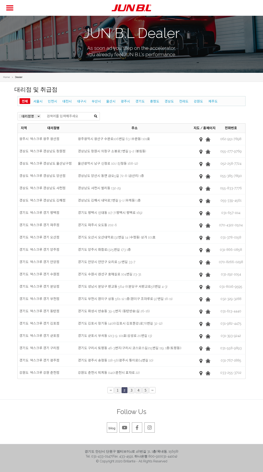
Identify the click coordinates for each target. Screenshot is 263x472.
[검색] (95, 116)
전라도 (183, 101)
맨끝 (152, 390)
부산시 (96, 101)
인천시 (52, 101)
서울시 (38, 101)
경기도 (140, 101)
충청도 (154, 101)
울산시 (110, 101)
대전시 (67, 101)
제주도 (213, 101)
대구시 (81, 101)
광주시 (125, 101)
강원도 (198, 101)
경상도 (169, 101)
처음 (110, 390)
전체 (25, 101)
